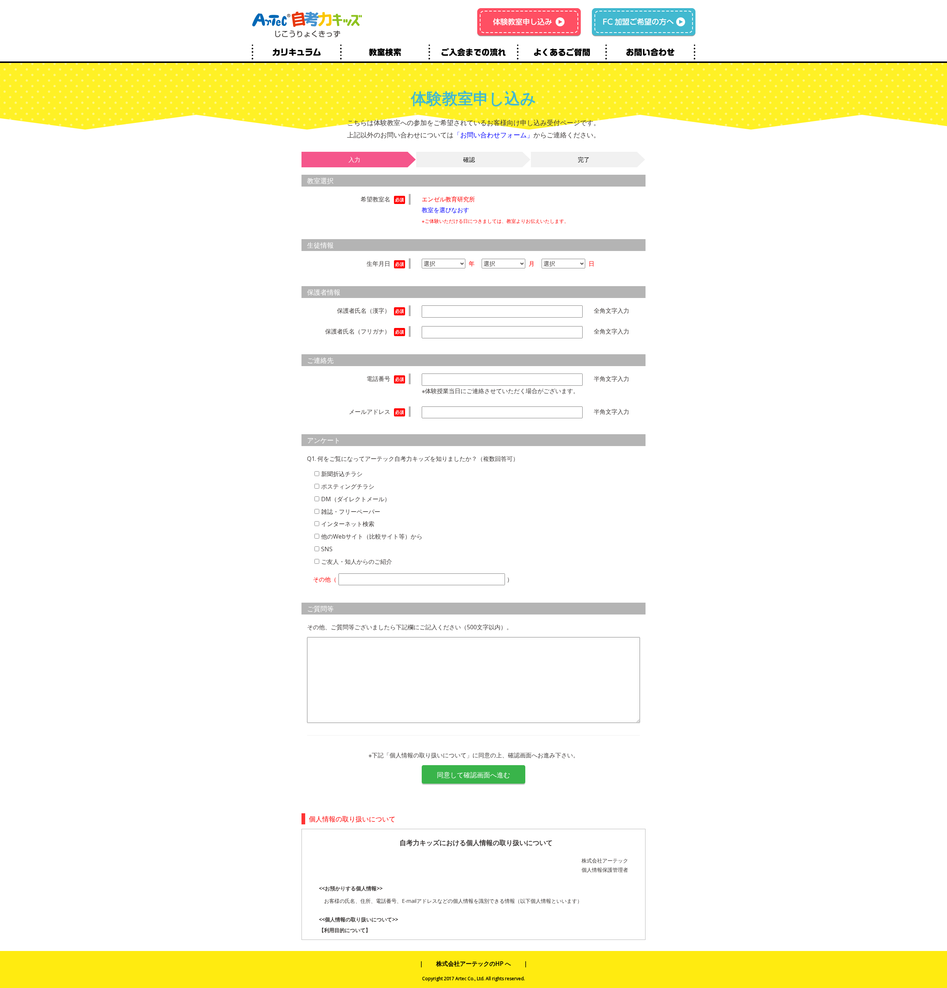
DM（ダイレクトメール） (355, 499)
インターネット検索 (347, 524)
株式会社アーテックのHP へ (473, 963)
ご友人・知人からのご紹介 (356, 561)
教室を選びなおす (445, 210)
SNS (327, 549)
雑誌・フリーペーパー (350, 512)
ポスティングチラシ (347, 486)
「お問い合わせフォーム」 (493, 134)
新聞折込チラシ (342, 474)
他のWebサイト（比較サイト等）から (371, 536)
